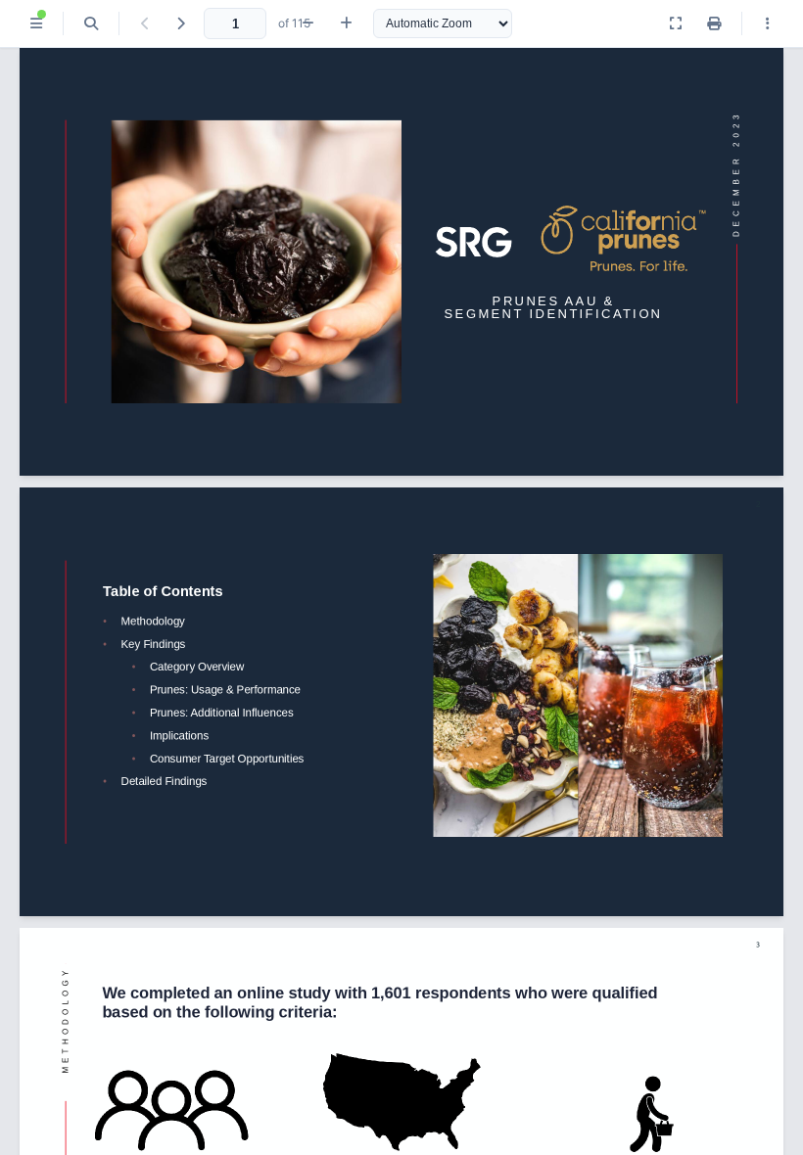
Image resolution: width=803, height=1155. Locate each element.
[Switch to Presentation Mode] (675, 23)
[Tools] (767, 23)
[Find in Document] (91, 23)
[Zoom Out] (308, 23)
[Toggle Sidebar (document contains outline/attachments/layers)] (36, 23)
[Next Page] (180, 23)
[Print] (714, 23)
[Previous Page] (145, 23)
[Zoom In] (346, 23)
